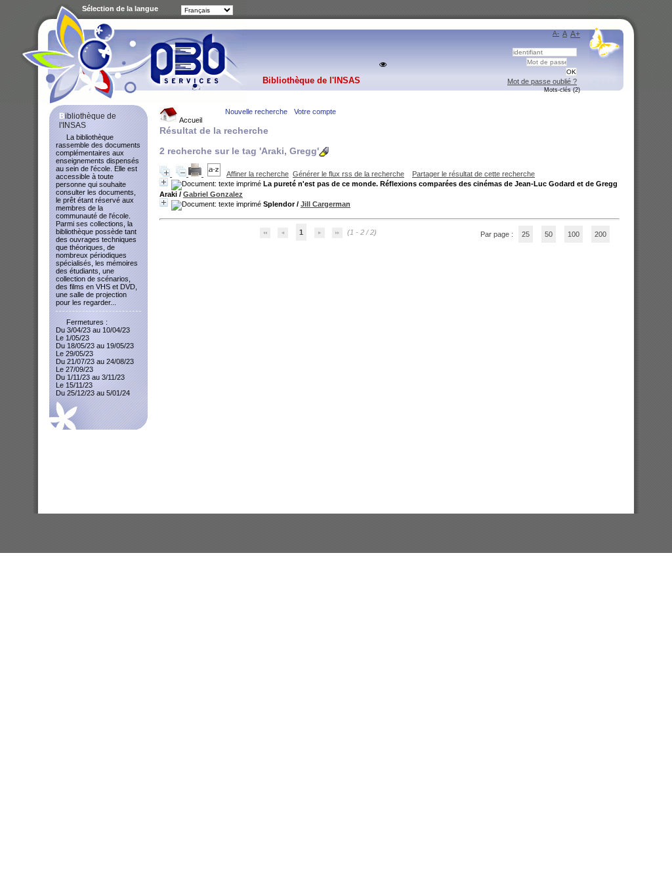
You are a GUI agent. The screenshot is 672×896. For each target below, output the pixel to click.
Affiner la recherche (257, 174)
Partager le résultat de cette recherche (473, 174)
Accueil (190, 120)
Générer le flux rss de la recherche (348, 174)
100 (573, 234)
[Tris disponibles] (214, 174)
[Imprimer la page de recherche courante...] (195, 174)
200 (600, 234)
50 (549, 234)
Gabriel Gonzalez (213, 194)
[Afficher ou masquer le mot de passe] (383, 64)
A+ (575, 34)
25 (526, 234)
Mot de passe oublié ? (542, 81)
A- (556, 33)
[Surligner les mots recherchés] (324, 152)
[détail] (163, 182)
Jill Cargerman (325, 204)
